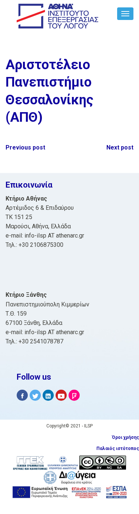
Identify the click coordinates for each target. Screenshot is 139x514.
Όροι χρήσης (125, 437)
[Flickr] (74, 395)
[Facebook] (22, 395)
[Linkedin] (48, 395)
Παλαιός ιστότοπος (117, 448)
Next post (119, 147)
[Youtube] (61, 395)
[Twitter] (35, 395)
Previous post (25, 147)
